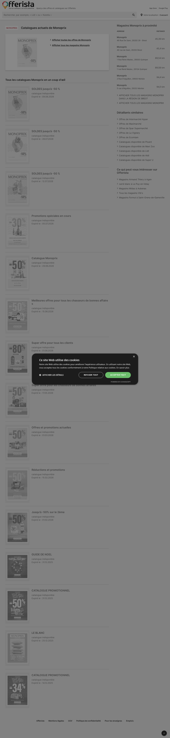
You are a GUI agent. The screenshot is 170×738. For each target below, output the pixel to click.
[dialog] (85, 369)
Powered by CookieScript (121, 382)
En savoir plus (122, 367)
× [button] (134, 357)
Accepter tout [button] (118, 375)
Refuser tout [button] (91, 375)
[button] (51, 374)
